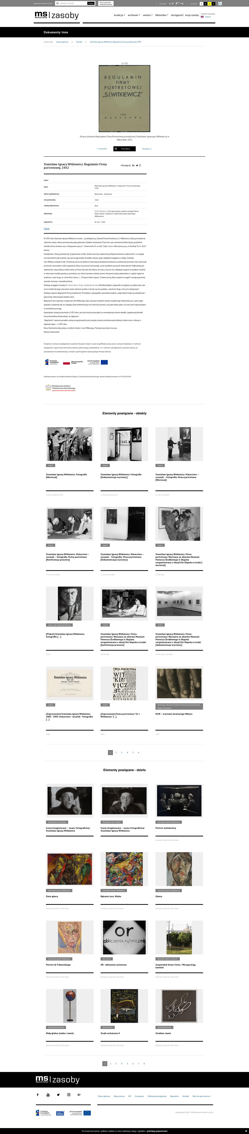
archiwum (133, 15)
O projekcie (139, 1096)
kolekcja (118, 15)
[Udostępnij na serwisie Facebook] (139, 165)
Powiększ (125, 149)
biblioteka (160, 15)
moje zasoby (192, 15)
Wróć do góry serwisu (202, 1096)
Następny (146, 149)
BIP (130, 1096)
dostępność (177, 15)
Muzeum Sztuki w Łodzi (43, 3)
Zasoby (79, 42)
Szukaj (91, 3)
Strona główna (62, 42)
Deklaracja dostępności (157, 1096)
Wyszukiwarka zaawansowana (106, 3)
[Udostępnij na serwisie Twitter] (137, 165)
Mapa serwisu (119, 1096)
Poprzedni (103, 149)
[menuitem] (120, 15)
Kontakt (186, 1096)
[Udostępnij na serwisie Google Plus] (133, 165)
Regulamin (174, 1096)
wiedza (147, 15)
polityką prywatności (157, 1131)
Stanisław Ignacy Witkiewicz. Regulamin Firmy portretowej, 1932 (115, 42)
